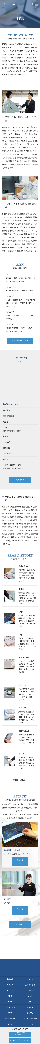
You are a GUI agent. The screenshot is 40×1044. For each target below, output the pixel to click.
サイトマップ (30, 1024)
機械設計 (23, 780)
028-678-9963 (8, 416)
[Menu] (36, 4)
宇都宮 (15, 780)
